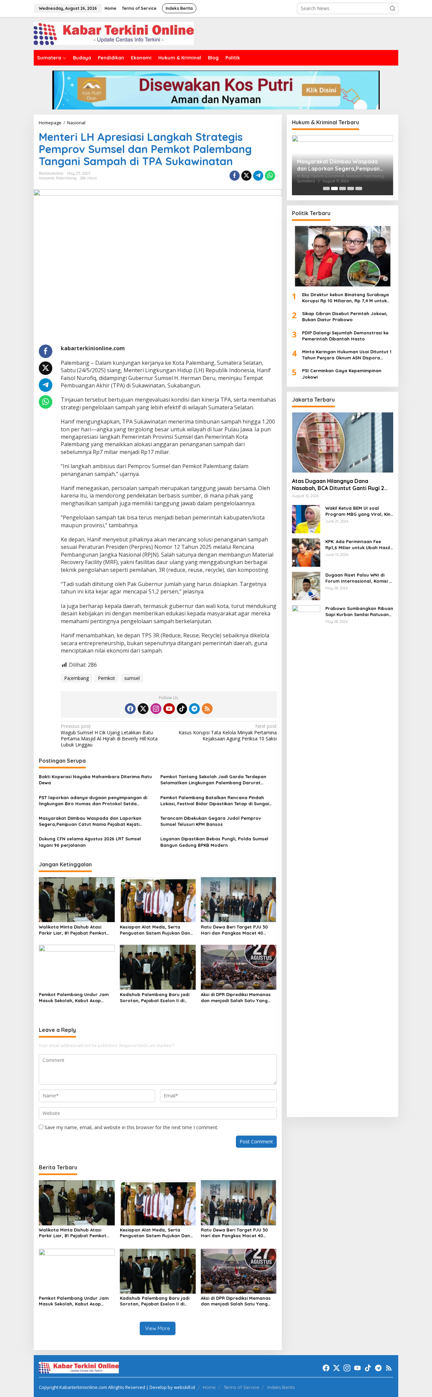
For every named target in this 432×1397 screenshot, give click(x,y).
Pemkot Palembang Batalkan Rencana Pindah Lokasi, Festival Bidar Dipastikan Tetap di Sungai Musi (214, 801)
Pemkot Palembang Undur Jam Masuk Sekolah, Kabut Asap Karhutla (74, 998)
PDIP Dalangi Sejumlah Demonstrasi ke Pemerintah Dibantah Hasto (345, 335)
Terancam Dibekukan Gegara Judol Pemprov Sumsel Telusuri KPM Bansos (210, 821)
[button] (392, 8)
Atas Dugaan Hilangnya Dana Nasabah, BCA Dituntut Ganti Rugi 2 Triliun (338, 485)
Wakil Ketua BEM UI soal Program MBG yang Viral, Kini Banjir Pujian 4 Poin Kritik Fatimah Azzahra (358, 511)
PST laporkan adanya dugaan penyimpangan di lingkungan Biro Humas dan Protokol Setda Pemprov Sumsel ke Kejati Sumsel (93, 801)
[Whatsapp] (270, 176)
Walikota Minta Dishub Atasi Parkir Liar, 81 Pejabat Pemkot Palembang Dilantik (72, 930)
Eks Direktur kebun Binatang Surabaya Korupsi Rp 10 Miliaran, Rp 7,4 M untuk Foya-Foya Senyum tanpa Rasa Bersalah (345, 297)
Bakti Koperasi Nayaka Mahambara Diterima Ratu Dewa (95, 779)
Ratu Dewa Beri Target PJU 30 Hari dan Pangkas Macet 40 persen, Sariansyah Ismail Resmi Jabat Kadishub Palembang (237, 930)
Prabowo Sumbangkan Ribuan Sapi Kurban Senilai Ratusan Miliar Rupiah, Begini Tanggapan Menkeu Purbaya (359, 611)
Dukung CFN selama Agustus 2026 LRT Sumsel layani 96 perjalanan (90, 841)
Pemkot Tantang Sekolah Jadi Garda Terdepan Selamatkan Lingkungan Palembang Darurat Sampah (213, 780)
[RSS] (207, 708)
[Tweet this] (246, 176)
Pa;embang (76, 678)
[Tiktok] (182, 708)
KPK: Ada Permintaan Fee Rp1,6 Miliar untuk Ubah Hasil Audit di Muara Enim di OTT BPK (357, 544)
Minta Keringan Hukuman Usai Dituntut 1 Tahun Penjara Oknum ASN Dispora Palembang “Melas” (347, 354)
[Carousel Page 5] (358, 188)
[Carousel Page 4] (350, 188)
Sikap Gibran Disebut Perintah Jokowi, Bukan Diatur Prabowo (344, 316)
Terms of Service (241, 1387)
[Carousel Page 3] (342, 188)
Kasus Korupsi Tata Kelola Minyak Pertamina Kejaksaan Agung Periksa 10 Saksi (227, 732)
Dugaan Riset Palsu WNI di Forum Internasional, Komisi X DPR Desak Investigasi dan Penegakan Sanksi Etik (358, 578)
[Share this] (235, 176)
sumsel (132, 678)
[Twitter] (143, 708)
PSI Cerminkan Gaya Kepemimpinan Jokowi (341, 373)
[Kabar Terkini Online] (114, 33)
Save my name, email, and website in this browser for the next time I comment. (131, 1127)
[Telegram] (194, 708)
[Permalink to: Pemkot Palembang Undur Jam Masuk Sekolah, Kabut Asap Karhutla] (77, 967)
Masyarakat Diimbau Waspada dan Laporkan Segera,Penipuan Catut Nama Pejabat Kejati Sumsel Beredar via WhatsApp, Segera (90, 821)
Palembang (66, 178)
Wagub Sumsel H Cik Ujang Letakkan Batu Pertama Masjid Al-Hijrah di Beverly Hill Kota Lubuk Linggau (109, 735)
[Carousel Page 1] (326, 188)
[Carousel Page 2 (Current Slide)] (334, 188)
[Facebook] (130, 708)
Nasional (46, 178)
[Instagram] (156, 708)
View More (157, 1328)
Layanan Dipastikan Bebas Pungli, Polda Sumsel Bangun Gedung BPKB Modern (214, 841)
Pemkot (106, 678)
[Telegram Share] (258, 176)
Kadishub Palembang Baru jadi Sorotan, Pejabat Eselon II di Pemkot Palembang (154, 998)
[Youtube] (169, 708)
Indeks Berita (281, 1387)
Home (209, 1387)
